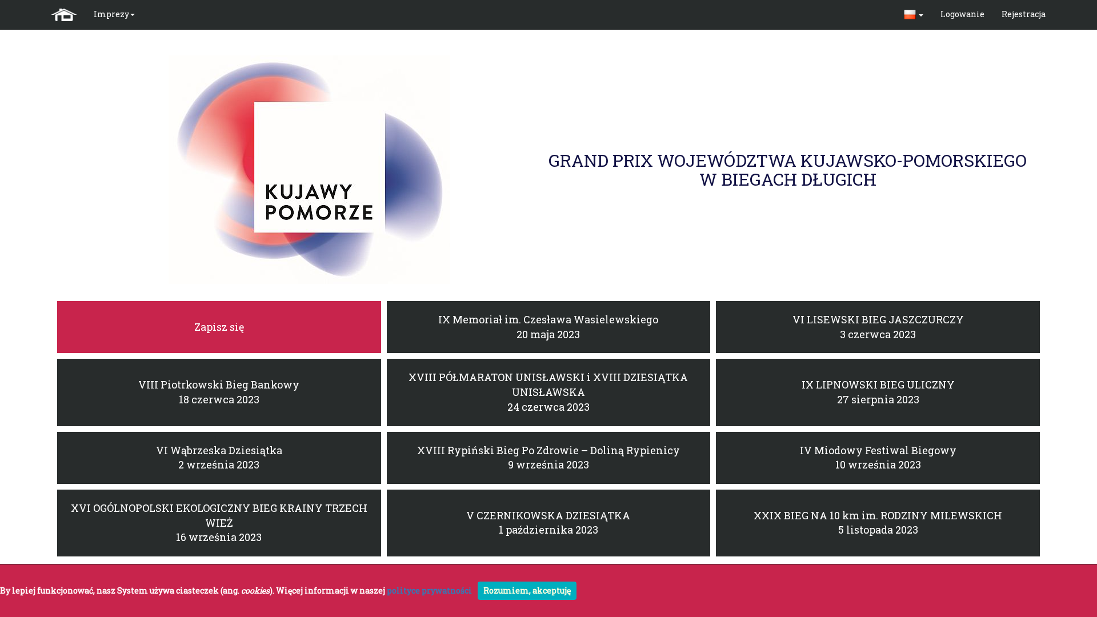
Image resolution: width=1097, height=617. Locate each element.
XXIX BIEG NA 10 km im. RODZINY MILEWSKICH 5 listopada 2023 (878, 522)
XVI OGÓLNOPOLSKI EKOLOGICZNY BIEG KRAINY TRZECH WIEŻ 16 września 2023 (219, 522)
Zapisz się (219, 327)
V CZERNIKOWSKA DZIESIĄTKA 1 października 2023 (548, 522)
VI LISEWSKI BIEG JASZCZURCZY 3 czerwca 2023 (878, 326)
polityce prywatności (429, 590)
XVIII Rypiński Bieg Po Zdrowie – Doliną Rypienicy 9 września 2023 (548, 457)
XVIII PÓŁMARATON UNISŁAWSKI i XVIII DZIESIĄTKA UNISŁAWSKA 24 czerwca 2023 (548, 391)
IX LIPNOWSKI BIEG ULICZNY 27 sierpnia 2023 (878, 392)
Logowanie (962, 14)
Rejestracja (1024, 14)
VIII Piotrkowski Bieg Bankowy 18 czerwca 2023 (218, 392)
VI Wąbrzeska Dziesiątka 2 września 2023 (219, 457)
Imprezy (111, 14)
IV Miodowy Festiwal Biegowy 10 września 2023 (878, 457)
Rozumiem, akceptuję (527, 590)
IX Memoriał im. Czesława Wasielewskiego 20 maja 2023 (548, 326)
